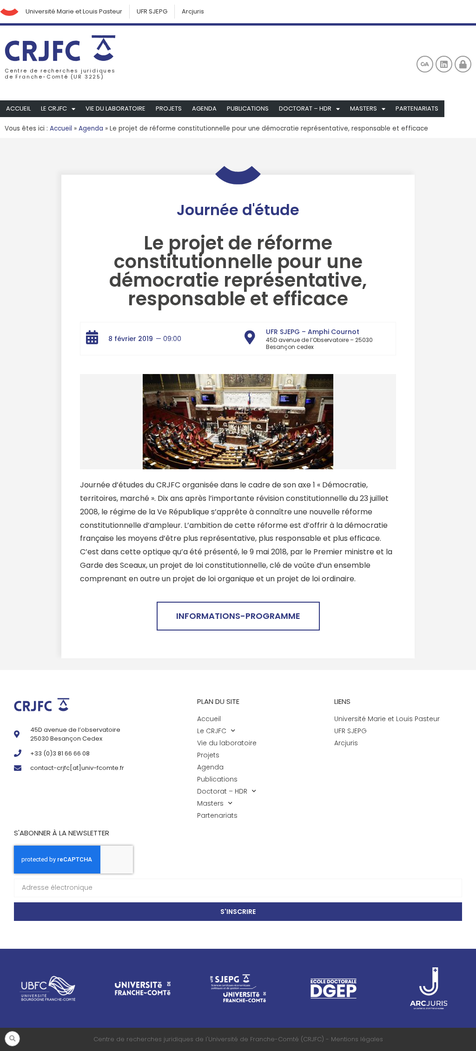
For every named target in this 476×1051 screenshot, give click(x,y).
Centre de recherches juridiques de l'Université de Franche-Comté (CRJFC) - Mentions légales (238, 1039)
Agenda (204, 108)
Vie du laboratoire (115, 108)
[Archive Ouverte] (424, 64)
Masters (363, 108)
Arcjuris (193, 11)
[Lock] (463, 64)
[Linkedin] (444, 64)
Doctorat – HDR (305, 108)
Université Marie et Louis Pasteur (74, 11)
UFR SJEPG (152, 11)
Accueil (18, 108)
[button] (12, 1038)
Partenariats (417, 108)
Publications (248, 108)
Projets (169, 108)
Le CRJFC (54, 108)
